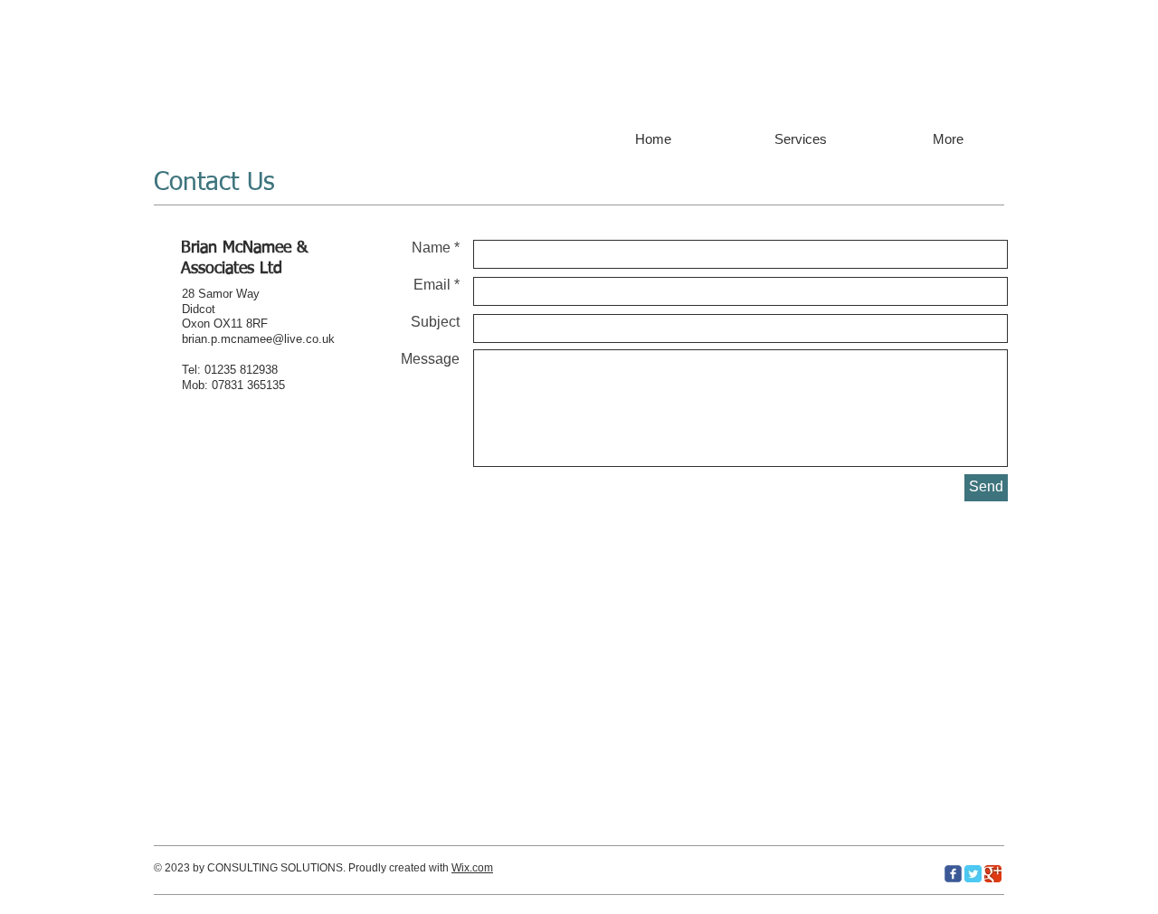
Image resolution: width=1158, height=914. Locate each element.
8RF (257, 323)
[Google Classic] (992, 873)
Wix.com (472, 868)
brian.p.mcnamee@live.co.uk (258, 339)
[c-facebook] (953, 873)
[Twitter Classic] (973, 873)
